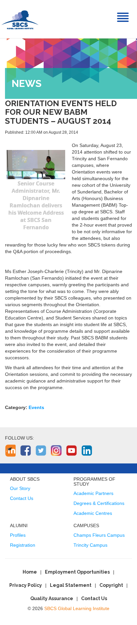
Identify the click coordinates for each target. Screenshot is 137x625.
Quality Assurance (51, 598)
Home (30, 572)
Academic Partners (93, 493)
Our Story (20, 488)
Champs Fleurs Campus (99, 535)
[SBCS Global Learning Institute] (20, 19)
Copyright (111, 585)
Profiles (18, 535)
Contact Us (21, 498)
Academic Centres (92, 513)
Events (36, 407)
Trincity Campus (90, 545)
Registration (22, 545)
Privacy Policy (25, 585)
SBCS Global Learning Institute (76, 608)
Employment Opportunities (77, 572)
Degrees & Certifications (98, 503)
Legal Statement (70, 585)
